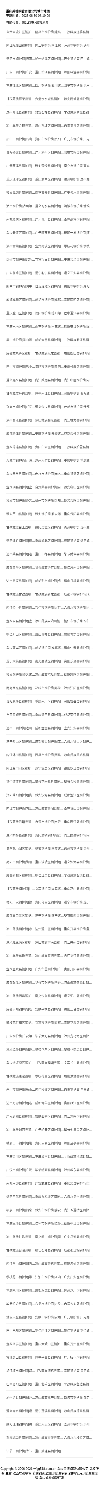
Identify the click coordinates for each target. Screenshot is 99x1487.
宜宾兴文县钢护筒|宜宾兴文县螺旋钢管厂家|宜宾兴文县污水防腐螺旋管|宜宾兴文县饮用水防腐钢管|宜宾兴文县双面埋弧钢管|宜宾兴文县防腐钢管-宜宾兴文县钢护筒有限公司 (49, 259)
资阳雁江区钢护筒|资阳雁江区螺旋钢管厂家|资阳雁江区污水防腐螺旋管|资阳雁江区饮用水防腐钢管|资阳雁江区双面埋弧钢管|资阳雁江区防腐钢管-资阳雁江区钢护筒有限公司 (78, 1103)
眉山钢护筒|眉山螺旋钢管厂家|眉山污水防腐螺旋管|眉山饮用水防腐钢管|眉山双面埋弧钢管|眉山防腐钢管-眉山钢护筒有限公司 (20, 340)
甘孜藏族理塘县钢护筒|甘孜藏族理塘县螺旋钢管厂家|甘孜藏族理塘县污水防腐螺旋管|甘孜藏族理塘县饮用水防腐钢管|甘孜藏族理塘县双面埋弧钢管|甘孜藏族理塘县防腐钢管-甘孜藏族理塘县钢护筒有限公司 (49, 1063)
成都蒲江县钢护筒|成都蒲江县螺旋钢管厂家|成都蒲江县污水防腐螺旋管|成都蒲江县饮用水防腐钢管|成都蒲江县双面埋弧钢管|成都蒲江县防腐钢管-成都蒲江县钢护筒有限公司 (78, 714)
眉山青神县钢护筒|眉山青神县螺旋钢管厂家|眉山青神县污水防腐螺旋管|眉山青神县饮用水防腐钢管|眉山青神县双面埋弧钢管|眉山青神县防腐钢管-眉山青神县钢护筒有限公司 (49, 634)
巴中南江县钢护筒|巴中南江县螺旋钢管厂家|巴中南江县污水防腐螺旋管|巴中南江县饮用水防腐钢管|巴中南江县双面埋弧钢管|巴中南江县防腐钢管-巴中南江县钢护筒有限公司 (49, 393)
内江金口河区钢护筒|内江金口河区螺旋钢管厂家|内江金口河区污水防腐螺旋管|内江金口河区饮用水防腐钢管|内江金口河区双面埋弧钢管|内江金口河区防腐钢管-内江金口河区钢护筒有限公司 (20, 768)
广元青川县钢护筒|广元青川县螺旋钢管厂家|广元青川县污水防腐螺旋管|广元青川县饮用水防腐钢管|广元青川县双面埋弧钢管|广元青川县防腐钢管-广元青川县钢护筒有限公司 (49, 219)
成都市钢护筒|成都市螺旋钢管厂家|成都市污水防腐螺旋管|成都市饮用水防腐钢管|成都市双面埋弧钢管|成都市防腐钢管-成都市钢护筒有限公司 (49, 299)
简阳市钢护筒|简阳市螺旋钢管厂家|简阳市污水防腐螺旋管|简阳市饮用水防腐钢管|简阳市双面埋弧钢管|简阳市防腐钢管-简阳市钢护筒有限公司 (20, 862)
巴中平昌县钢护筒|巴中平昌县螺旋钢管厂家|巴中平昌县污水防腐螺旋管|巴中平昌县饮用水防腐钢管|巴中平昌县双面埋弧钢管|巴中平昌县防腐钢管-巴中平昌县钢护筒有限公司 (49, 1357)
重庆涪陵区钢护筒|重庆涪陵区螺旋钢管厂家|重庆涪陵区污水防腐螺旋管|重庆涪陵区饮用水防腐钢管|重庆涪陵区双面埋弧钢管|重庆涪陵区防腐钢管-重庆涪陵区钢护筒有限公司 (49, 862)
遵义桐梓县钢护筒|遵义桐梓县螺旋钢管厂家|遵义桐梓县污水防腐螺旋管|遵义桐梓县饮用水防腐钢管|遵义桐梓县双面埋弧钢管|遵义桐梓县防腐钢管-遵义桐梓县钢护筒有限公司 (20, 835)
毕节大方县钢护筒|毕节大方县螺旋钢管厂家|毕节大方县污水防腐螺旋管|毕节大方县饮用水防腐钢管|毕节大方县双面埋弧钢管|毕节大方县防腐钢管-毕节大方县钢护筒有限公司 (49, 1036)
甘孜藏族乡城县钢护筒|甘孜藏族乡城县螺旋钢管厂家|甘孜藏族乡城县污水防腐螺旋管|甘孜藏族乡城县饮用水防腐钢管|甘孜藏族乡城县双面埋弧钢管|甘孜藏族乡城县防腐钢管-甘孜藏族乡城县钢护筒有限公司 (78, 112)
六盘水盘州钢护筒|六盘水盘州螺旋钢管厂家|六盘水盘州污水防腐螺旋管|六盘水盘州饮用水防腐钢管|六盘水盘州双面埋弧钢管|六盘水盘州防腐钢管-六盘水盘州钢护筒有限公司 (78, 1196)
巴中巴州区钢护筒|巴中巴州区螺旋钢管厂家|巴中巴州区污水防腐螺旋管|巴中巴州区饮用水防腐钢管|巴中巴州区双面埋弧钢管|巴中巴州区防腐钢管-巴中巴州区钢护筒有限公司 (20, 1330)
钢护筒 (73, 1473)
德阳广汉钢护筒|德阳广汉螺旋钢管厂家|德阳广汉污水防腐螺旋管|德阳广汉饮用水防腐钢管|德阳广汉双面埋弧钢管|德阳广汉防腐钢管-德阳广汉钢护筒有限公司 (20, 902)
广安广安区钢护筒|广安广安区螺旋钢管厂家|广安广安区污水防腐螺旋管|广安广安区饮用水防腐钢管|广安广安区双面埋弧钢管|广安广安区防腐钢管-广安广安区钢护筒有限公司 (78, 1277)
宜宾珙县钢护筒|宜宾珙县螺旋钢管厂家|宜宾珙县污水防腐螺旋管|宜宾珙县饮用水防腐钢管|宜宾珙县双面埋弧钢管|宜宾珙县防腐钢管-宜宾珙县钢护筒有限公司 (20, 487)
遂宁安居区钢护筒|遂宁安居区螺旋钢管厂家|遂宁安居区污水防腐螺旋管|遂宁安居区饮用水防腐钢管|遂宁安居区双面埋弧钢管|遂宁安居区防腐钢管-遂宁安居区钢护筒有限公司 (49, 768)
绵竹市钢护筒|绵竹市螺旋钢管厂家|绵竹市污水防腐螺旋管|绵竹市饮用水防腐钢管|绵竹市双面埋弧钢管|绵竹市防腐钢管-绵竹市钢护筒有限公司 (20, 259)
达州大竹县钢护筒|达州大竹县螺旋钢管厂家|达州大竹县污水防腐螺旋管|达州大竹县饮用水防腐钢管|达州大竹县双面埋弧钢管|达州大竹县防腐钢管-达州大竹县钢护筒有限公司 (49, 460)
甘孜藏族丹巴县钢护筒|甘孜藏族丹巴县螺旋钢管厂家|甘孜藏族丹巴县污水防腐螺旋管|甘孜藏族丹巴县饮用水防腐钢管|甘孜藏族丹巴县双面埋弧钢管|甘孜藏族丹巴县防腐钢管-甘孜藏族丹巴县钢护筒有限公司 (20, 393)
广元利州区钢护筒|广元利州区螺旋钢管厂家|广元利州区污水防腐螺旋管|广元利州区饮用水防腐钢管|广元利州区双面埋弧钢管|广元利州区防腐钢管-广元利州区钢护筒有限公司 (49, 152)
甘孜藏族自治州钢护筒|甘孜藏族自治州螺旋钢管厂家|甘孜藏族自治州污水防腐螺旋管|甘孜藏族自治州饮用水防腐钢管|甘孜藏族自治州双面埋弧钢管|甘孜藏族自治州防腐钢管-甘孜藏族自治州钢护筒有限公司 (20, 1250)
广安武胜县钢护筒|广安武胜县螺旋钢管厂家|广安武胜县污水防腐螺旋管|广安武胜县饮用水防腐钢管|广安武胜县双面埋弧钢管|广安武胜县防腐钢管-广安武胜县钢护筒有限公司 (49, 1183)
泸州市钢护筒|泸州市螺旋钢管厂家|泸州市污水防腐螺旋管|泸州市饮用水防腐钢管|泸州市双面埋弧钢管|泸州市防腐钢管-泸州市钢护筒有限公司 (78, 45)
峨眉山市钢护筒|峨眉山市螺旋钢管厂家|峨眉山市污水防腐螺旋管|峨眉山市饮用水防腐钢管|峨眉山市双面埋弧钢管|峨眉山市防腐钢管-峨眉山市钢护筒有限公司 (20, 1143)
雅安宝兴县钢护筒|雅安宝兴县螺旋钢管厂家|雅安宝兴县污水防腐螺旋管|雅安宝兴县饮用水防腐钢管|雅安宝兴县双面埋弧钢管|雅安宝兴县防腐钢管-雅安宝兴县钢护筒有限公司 (78, 152)
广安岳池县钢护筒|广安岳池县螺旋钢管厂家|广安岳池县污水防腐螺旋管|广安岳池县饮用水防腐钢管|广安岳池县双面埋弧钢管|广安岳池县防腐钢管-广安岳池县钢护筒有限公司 (78, 1237)
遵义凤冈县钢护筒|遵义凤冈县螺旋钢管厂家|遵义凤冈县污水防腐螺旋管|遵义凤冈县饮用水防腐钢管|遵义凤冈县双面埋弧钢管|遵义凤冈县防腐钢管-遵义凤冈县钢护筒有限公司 (20, 192)
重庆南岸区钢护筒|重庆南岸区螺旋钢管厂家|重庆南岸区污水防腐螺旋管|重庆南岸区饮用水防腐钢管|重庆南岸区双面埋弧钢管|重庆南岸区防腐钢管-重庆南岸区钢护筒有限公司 (20, 648)
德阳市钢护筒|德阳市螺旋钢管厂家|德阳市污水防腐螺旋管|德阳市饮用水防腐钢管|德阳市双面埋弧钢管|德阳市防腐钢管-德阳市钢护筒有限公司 (20, 58)
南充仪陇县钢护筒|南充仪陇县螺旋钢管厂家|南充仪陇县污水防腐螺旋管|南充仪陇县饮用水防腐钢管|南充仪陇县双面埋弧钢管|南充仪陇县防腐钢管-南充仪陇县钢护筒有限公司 (49, 996)
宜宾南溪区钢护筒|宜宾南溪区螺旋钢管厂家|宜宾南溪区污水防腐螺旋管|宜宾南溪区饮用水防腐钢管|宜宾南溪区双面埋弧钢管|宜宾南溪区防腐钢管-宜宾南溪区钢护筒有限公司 (49, 246)
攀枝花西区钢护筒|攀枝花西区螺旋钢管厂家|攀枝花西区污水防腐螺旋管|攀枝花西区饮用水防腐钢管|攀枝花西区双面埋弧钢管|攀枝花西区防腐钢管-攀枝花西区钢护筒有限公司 (49, 1076)
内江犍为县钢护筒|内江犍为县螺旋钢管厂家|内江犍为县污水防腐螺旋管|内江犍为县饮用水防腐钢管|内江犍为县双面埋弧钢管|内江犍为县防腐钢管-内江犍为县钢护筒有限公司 (78, 420)
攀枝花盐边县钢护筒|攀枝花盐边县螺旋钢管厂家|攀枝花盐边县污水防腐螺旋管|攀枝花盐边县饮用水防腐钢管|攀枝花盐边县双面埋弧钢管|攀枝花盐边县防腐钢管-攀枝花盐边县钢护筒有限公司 (78, 1049)
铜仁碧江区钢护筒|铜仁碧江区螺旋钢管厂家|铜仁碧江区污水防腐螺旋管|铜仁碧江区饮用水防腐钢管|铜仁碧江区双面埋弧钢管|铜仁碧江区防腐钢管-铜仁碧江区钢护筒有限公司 (49, 1330)
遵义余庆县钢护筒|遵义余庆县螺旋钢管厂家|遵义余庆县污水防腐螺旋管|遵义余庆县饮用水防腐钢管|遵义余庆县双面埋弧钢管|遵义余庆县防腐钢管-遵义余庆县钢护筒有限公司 (49, 407)
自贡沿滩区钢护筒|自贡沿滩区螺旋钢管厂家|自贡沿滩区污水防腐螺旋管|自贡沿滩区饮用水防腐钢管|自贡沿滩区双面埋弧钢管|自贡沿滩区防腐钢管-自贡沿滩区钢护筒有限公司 (49, 286)
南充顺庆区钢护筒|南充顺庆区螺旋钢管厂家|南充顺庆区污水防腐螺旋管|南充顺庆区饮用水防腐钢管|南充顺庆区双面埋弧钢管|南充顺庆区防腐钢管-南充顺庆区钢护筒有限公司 (20, 219)
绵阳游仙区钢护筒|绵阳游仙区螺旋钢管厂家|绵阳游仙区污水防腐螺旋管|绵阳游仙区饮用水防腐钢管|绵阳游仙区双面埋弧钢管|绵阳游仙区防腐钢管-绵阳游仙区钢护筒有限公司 (78, 1263)
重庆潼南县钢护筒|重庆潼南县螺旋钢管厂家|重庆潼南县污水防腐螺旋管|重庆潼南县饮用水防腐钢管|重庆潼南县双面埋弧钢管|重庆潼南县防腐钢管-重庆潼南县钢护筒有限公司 (49, 1156)
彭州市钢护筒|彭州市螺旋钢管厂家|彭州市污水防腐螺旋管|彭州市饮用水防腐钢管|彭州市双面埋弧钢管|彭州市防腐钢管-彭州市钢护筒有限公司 (49, 500)
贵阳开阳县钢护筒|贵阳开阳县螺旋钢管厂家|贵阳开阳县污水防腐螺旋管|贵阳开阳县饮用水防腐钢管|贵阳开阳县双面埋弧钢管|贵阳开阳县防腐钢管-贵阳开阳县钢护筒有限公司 (78, 969)
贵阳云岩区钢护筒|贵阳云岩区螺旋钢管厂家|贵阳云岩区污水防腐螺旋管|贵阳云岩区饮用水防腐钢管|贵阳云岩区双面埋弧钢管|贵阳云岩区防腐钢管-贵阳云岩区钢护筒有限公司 (49, 1143)
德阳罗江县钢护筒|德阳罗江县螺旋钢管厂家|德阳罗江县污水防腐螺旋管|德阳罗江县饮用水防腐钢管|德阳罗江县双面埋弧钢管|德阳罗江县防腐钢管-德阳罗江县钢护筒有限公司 (78, 768)
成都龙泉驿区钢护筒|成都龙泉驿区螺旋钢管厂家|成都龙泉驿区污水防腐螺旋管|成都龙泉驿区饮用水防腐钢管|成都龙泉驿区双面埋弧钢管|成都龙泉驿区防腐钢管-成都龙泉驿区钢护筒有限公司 (20, 353)
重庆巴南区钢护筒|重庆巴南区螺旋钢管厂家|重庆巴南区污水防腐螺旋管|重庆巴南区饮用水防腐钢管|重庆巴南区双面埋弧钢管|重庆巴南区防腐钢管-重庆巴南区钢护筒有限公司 (20, 326)
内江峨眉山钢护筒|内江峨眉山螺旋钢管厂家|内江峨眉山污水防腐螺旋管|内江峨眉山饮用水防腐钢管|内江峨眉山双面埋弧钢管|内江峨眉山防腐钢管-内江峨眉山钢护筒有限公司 (20, 45)
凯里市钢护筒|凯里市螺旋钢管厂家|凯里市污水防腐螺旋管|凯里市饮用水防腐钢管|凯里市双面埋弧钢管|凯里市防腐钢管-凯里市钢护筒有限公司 (78, 85)
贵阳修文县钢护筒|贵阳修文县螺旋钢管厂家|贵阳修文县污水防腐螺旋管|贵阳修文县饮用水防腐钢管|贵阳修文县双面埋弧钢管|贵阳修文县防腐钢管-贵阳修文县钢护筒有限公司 (20, 152)
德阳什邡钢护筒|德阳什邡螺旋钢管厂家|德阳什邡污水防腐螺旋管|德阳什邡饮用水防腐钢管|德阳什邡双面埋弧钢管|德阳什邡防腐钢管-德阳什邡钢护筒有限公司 (78, 233)
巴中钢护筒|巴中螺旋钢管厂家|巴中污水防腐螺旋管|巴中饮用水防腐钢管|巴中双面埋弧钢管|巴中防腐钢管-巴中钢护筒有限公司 (78, 58)
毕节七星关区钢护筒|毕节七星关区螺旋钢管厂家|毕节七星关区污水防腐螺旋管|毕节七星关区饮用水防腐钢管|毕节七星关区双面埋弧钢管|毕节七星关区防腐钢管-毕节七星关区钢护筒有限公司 (78, 1130)
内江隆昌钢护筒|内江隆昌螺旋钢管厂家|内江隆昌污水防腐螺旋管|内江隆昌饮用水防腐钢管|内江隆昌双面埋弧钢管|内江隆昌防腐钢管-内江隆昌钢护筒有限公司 (78, 835)
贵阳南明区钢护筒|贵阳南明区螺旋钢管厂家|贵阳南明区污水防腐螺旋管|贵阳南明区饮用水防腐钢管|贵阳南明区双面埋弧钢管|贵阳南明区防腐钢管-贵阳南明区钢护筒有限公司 (78, 299)
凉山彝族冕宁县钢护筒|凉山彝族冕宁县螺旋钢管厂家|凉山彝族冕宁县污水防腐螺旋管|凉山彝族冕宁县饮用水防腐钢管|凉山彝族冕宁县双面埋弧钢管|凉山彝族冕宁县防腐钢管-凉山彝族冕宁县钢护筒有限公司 (49, 1397)
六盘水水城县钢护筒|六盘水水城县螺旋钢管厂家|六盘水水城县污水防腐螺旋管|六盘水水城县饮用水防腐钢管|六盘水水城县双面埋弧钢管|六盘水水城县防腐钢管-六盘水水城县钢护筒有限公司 (49, 99)
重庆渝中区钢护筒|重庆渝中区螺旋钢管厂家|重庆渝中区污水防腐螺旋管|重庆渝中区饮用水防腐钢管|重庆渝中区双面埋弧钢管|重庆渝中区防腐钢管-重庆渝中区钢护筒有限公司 (49, 179)
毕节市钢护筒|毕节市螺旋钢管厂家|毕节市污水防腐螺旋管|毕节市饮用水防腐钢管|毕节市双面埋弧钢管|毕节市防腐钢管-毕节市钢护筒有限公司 (20, 1451)
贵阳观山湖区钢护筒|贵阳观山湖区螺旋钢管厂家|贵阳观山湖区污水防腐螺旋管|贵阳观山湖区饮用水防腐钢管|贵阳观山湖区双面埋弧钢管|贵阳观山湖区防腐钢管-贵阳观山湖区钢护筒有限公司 (20, 848)
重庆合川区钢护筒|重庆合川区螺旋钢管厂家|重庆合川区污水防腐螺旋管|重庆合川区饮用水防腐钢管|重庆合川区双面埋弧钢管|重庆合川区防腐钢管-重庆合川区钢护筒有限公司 (20, 1156)
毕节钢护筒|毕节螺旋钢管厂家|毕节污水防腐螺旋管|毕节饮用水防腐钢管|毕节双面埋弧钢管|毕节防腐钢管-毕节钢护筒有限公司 (49, 848)
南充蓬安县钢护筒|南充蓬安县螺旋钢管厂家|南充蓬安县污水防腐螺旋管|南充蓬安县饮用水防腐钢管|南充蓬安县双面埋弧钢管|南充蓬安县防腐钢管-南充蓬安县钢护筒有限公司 (49, 192)
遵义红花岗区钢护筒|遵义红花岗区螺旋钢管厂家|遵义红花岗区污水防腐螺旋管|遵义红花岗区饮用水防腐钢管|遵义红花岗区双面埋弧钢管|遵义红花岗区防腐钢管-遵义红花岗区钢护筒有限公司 (20, 942)
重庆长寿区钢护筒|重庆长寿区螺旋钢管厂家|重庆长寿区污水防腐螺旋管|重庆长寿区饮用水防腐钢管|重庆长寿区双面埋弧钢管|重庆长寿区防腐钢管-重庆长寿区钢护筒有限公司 (78, 366)
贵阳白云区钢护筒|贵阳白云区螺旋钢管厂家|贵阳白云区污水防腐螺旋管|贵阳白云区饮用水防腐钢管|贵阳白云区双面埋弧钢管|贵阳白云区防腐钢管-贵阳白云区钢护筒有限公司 (49, 447)
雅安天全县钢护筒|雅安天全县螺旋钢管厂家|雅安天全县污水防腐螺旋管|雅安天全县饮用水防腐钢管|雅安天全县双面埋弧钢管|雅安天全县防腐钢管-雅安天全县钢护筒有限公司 (20, 1317)
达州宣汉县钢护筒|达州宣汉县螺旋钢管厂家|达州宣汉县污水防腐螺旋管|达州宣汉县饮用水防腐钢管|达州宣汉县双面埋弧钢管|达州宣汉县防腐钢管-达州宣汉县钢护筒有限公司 (20, 581)
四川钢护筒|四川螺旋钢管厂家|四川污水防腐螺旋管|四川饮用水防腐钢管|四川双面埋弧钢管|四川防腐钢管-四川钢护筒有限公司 (49, 85)
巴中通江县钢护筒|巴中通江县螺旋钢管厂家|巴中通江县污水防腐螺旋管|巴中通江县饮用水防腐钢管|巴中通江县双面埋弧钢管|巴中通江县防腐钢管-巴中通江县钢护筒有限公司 (78, 313)
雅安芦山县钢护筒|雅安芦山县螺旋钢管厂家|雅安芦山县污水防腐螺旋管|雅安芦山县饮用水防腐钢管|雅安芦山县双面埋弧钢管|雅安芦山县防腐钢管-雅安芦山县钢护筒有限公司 (20, 514)
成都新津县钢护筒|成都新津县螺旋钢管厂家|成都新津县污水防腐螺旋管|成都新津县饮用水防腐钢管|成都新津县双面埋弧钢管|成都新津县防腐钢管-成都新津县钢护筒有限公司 (20, 433)
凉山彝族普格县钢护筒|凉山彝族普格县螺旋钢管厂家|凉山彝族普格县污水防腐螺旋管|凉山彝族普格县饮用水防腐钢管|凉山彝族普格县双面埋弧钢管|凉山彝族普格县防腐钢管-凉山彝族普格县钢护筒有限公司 (49, 1263)
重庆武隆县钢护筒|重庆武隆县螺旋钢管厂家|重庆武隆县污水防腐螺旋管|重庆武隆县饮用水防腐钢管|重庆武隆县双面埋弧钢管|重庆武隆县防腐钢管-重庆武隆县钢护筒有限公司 (49, 1451)
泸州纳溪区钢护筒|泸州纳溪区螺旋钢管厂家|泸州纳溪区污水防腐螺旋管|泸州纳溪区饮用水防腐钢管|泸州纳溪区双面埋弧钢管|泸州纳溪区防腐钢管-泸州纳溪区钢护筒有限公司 (49, 58)
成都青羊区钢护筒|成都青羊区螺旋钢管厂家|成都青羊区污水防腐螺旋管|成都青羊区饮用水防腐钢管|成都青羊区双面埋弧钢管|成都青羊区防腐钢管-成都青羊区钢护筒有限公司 (49, 1103)
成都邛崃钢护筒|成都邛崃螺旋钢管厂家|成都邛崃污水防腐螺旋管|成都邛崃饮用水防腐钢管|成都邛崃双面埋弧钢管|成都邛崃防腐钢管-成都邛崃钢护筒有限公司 (78, 594)
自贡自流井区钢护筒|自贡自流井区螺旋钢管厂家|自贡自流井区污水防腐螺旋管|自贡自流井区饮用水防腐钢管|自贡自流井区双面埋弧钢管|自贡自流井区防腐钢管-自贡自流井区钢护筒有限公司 (20, 32)
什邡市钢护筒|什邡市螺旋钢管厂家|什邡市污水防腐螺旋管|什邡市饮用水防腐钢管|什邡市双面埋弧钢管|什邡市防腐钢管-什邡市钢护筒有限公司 (78, 407)
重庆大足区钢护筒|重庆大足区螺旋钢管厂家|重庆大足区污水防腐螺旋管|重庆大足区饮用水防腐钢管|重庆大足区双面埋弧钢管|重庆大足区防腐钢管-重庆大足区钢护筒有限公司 (49, 1424)
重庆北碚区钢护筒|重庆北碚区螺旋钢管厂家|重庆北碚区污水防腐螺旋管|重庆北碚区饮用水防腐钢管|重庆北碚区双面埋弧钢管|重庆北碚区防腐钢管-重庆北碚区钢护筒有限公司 (49, 1384)
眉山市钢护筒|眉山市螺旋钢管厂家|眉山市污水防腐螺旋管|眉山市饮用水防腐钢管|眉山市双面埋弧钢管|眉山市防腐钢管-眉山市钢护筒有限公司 (20, 139)
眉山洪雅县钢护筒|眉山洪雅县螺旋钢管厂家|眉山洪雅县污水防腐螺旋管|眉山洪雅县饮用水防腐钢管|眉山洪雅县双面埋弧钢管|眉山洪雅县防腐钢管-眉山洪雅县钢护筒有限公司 (78, 1076)
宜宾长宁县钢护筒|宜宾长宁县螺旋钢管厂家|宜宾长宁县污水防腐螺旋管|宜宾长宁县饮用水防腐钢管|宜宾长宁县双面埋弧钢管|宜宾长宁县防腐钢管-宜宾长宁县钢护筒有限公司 (78, 1063)
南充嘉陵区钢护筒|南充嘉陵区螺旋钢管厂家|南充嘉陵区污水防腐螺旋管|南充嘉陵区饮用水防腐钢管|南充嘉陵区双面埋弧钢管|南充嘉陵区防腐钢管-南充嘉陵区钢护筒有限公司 (49, 661)
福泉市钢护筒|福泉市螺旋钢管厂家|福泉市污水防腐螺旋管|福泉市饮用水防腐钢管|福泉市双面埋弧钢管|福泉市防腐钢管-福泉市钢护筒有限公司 (20, 1210)
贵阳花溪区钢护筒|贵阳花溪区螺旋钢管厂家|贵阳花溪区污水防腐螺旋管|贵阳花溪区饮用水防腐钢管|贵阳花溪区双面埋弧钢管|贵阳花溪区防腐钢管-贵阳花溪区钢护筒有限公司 (78, 1022)
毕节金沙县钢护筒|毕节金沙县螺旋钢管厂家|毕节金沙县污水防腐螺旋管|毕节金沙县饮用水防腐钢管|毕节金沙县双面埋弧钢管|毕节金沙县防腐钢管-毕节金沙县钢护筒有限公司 (78, 781)
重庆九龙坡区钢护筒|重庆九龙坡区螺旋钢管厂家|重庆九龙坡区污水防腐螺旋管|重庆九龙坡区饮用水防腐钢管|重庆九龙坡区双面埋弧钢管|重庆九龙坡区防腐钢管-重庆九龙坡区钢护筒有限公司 (49, 1196)
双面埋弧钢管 (22, 1473)
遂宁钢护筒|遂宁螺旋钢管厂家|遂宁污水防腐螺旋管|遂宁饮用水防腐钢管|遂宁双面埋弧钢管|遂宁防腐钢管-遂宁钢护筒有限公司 (49, 915)
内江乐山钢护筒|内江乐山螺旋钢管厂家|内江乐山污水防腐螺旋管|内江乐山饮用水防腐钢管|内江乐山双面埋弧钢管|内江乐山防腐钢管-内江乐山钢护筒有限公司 (20, 1263)
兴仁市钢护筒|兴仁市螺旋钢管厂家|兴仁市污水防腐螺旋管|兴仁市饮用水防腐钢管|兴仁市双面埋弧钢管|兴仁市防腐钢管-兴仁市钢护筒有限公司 (49, 607)
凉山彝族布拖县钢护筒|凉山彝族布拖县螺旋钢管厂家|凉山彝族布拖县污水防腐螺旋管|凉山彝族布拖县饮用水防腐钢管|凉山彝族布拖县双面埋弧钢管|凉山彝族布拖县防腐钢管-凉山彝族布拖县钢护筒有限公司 (20, 955)
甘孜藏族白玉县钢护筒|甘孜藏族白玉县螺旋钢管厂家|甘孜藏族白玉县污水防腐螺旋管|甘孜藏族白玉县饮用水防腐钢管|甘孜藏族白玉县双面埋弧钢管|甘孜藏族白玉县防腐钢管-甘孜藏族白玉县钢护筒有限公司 (20, 527)
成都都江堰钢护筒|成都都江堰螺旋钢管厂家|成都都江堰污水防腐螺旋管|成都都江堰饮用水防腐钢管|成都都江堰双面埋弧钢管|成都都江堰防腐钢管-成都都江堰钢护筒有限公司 (78, 1250)
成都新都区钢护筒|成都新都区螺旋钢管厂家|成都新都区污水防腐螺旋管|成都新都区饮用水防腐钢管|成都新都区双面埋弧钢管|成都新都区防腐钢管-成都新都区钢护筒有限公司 (20, 875)
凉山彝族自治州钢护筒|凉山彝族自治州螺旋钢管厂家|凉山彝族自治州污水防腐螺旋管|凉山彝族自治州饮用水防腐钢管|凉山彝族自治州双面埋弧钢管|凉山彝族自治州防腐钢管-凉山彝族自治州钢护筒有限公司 (49, 621)
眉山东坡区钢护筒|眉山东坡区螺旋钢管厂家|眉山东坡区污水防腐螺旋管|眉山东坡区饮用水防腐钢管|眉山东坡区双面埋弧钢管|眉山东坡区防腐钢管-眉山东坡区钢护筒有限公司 (49, 125)
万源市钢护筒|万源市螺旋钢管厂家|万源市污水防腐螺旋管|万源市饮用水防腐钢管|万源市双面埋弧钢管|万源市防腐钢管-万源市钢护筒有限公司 (20, 460)
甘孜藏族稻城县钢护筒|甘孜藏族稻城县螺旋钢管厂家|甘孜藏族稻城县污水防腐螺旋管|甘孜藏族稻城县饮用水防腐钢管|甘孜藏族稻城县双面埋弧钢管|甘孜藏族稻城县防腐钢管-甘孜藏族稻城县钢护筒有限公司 (78, 1156)
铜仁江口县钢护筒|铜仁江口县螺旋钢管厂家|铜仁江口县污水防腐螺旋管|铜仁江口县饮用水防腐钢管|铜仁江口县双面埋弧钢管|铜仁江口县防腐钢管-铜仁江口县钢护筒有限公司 (49, 875)
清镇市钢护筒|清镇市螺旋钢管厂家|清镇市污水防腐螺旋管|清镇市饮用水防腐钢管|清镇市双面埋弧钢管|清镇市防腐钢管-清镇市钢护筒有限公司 (78, 206)
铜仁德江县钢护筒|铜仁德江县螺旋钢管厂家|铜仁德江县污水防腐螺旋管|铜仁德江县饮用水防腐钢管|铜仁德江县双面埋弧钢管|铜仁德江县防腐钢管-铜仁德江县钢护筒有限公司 (20, 781)
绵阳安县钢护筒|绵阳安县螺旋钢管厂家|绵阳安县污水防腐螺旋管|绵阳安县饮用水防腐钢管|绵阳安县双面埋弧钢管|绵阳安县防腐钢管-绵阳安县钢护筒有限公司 (78, 326)
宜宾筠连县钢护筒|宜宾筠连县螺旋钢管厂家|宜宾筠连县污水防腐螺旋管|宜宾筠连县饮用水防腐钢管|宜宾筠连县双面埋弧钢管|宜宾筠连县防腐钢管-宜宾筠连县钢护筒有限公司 (20, 447)
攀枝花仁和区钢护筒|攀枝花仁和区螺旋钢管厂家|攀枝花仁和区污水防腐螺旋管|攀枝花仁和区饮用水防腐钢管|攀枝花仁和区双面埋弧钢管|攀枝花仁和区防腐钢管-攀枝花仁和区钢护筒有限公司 (20, 1022)
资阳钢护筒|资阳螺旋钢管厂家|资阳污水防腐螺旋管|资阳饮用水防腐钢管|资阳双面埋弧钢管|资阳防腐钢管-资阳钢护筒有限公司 (78, 393)
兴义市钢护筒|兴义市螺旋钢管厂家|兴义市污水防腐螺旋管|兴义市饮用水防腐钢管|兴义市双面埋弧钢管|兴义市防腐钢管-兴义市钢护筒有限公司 (20, 407)
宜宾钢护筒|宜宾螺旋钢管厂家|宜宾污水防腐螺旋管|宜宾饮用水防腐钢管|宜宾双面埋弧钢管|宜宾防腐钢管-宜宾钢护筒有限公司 (49, 889)
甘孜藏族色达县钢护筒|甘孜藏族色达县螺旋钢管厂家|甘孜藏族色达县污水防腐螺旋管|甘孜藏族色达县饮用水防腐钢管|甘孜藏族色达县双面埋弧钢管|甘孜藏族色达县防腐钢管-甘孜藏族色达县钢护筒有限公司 (78, 1384)
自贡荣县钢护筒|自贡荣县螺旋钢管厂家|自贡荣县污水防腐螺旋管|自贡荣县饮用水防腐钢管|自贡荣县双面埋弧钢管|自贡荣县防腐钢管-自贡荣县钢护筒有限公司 (49, 487)
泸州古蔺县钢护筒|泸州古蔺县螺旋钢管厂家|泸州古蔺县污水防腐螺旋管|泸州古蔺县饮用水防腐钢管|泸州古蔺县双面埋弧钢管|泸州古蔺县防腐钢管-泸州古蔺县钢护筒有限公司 (20, 246)
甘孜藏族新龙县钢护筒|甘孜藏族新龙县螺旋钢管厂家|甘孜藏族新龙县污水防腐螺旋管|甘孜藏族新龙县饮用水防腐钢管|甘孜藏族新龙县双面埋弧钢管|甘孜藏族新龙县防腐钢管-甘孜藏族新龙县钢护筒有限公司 (49, 594)
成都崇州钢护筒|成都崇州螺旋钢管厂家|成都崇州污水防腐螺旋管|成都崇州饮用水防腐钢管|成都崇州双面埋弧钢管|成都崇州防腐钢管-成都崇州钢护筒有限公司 (20, 1009)
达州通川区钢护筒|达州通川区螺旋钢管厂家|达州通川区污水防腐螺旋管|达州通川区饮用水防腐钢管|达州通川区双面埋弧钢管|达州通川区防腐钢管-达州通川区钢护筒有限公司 (49, 929)
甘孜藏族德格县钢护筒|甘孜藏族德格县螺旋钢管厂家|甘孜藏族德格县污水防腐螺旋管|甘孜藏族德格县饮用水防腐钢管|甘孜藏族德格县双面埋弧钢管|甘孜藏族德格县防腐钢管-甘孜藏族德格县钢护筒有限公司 (49, 1370)
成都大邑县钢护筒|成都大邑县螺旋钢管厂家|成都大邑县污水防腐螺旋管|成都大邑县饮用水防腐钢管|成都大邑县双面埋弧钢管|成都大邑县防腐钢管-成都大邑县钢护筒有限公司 (49, 340)
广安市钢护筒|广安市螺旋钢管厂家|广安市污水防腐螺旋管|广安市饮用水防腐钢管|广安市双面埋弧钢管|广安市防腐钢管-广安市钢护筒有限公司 (20, 72)
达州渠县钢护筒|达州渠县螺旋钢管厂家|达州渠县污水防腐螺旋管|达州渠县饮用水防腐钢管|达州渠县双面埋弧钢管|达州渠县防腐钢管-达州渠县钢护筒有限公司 (20, 554)
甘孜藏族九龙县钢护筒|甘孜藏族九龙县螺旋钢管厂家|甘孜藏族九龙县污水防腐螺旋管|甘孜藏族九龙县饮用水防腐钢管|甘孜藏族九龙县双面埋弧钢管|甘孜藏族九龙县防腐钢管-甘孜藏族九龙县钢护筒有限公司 (49, 353)
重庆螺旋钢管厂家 (51, 1478)
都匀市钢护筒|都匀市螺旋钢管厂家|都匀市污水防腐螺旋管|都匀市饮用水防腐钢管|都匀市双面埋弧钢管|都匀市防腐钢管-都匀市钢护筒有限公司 (78, 1397)
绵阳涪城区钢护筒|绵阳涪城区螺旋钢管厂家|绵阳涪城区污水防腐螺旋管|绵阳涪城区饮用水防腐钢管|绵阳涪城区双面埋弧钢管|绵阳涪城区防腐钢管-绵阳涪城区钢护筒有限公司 (49, 527)
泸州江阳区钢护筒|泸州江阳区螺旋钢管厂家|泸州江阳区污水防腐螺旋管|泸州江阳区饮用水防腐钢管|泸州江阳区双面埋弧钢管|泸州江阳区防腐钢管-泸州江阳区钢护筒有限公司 (78, 688)
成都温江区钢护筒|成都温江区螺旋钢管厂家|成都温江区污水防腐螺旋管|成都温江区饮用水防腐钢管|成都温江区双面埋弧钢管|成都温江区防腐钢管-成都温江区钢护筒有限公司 (78, 795)
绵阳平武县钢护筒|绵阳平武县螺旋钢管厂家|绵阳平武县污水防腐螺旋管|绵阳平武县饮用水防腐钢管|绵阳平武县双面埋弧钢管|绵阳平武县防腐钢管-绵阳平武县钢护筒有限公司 (20, 1196)
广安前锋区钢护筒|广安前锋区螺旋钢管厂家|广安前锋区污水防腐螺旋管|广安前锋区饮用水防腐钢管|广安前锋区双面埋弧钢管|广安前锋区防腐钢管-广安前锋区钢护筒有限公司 (20, 273)
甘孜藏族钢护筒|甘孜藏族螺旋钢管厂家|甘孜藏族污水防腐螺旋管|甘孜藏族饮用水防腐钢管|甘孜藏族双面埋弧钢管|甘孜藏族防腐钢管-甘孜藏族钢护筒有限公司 (20, 889)
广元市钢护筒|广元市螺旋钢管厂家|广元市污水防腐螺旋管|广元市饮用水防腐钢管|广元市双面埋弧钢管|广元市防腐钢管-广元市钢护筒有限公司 (78, 139)
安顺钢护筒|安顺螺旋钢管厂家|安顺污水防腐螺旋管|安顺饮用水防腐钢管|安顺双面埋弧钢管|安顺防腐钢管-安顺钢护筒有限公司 (49, 433)
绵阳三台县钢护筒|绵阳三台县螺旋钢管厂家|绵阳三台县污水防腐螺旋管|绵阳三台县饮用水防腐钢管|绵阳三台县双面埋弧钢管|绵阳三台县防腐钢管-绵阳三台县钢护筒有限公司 (78, 1009)
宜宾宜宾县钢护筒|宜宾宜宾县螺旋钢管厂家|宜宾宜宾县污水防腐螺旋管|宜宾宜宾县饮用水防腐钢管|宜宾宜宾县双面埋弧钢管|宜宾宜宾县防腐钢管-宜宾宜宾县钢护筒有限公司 (20, 969)
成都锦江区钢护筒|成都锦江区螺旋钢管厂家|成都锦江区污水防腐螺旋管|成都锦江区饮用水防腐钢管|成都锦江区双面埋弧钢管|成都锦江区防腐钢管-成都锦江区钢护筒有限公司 (20, 982)
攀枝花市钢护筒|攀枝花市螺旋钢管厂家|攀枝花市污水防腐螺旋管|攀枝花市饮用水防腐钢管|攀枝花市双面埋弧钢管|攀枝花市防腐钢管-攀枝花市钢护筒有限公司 (20, 1277)
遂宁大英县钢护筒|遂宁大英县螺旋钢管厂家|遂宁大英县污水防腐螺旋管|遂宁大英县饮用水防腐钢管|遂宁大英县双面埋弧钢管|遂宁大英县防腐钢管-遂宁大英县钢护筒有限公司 (20, 661)
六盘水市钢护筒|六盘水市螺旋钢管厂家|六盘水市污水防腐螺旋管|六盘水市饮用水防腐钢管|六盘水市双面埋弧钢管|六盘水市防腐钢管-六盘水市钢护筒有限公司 (78, 607)
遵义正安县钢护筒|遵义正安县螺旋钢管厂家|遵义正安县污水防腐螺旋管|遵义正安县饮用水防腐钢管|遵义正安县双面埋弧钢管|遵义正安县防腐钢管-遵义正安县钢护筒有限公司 (78, 273)
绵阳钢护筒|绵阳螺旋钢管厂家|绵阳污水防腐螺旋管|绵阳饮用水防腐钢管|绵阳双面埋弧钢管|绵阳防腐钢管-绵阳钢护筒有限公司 (78, 540)
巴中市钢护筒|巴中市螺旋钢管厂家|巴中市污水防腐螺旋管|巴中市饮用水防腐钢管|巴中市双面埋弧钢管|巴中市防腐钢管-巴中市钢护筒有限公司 (20, 366)
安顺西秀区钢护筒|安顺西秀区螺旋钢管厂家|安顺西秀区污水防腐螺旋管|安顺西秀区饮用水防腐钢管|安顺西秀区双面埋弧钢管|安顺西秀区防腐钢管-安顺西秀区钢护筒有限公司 (49, 1116)
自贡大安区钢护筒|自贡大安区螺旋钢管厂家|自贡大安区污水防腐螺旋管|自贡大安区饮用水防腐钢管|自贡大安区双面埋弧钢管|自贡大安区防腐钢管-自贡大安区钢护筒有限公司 (78, 1304)
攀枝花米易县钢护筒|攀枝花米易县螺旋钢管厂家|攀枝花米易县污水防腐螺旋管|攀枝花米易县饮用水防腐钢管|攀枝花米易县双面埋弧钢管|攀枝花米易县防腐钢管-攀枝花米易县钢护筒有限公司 (49, 781)
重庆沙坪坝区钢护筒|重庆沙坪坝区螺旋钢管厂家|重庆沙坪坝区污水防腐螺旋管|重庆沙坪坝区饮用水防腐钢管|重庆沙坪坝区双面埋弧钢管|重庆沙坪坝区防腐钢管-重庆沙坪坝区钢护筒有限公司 (20, 1063)
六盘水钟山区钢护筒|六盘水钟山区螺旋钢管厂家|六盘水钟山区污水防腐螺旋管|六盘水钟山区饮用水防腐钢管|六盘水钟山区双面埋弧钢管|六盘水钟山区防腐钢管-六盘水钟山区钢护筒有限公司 (78, 741)
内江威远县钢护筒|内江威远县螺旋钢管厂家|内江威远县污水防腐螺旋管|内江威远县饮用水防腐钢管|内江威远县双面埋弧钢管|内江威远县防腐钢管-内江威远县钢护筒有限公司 (49, 380)
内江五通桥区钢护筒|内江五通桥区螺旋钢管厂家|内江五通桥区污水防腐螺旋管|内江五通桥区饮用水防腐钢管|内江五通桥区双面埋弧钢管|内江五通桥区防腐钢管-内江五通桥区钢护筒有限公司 (78, 1210)
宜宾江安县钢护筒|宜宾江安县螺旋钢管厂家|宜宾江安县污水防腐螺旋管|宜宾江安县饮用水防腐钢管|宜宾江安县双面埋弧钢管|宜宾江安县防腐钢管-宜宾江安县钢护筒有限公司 (78, 728)
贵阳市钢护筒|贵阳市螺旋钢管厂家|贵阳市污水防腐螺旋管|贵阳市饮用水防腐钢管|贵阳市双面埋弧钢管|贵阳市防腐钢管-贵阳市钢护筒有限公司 (49, 366)
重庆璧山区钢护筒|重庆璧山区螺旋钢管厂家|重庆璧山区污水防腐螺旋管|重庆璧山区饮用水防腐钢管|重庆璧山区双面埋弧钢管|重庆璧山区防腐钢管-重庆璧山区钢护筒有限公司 (20, 313)
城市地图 (42, 22)
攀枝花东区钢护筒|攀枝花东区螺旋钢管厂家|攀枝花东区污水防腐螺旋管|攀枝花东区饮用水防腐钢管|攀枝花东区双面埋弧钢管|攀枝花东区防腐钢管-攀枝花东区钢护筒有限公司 (49, 1049)
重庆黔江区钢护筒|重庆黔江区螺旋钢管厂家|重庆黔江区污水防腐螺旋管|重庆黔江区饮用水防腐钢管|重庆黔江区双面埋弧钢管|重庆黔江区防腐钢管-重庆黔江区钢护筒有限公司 (78, 822)
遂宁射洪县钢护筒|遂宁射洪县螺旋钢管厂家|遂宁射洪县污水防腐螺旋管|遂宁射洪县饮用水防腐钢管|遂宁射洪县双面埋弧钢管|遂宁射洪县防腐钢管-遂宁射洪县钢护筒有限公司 (49, 273)
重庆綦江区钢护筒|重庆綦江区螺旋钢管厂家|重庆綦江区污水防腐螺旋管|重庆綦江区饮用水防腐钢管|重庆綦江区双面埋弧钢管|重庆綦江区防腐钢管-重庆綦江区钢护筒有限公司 (20, 233)
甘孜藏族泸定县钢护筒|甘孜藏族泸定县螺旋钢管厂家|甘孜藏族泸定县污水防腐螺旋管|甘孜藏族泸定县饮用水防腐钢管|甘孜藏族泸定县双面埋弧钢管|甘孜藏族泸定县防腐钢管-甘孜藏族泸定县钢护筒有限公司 (49, 567)
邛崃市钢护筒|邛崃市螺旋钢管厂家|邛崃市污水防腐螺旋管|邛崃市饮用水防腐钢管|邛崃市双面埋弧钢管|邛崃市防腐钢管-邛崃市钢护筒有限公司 (49, 688)
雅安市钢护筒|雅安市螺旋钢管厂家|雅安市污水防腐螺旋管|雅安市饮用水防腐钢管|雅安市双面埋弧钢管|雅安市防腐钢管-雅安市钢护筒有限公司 (49, 1210)
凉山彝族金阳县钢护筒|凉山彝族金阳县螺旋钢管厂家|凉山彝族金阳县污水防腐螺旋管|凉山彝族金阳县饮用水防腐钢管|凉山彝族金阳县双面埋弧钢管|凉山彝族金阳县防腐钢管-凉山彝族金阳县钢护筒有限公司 (49, 808)
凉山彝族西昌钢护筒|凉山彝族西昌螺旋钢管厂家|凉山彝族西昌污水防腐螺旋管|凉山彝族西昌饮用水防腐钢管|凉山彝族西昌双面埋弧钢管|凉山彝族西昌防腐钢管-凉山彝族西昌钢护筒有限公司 (20, 996)
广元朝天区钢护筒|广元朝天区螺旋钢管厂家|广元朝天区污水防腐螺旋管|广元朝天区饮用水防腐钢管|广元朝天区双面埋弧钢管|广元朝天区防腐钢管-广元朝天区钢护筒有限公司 (49, 1130)
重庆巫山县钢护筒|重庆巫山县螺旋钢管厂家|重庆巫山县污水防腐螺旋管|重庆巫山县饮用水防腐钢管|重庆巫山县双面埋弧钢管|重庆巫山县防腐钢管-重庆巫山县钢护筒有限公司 (78, 889)
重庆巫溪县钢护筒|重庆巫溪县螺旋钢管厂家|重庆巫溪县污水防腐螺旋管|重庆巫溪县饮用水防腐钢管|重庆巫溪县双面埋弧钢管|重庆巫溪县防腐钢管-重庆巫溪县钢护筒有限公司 (20, 1223)
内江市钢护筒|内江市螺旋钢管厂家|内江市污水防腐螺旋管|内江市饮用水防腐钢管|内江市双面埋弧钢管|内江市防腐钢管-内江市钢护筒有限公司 (20, 808)
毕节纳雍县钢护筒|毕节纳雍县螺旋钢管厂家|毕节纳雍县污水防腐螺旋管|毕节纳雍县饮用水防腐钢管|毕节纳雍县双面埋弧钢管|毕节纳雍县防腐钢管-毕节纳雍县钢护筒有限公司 (49, 1170)
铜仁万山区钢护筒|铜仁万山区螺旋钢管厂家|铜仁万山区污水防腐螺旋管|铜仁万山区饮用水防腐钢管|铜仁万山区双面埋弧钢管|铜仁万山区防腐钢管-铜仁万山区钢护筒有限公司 (20, 634)
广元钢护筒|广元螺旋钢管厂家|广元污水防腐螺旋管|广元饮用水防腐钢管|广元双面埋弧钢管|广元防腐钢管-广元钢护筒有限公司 (78, 1317)
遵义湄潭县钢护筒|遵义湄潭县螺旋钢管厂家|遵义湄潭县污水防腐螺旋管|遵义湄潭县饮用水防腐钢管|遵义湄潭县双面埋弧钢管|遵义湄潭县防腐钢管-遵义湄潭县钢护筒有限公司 (78, 862)
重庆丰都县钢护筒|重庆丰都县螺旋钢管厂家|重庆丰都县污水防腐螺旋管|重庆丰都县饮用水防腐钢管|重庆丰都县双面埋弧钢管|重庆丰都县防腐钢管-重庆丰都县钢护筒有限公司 (49, 554)
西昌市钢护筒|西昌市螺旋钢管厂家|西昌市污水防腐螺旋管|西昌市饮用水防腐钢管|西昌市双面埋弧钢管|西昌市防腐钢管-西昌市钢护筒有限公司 (49, 755)
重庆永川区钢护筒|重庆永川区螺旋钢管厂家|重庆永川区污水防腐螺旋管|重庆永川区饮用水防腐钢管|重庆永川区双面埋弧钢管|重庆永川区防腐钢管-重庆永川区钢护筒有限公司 (20, 1290)
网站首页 (28, 22)
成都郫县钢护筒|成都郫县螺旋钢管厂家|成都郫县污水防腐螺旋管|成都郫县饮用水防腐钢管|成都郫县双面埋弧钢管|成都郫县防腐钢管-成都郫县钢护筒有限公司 (49, 741)
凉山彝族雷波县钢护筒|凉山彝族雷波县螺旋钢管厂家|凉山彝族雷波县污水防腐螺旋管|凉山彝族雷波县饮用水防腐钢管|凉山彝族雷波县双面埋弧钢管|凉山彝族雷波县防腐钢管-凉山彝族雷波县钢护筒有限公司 (49, 1437)
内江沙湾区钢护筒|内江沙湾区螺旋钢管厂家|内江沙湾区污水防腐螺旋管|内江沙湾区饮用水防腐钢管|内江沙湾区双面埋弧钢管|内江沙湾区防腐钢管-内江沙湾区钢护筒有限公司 (49, 1089)
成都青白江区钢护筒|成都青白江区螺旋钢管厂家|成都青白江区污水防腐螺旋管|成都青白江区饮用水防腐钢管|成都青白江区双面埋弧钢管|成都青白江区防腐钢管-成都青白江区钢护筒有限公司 (20, 915)
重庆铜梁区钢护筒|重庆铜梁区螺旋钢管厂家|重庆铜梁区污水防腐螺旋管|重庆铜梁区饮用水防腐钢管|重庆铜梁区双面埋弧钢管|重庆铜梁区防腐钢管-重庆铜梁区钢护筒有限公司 (78, 474)
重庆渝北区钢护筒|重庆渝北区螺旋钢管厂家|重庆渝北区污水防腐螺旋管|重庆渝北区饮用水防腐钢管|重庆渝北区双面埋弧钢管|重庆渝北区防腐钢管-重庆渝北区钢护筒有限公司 (49, 540)
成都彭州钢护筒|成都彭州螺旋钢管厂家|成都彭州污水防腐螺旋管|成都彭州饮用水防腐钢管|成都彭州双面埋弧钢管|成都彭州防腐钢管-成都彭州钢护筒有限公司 (49, 581)
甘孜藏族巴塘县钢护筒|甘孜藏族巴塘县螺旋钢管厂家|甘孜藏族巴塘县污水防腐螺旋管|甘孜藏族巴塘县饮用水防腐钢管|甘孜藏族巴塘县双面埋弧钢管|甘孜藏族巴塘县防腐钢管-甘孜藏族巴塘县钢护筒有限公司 (20, 822)
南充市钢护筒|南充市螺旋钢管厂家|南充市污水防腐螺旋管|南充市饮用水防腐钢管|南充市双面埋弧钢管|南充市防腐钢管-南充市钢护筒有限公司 (78, 166)
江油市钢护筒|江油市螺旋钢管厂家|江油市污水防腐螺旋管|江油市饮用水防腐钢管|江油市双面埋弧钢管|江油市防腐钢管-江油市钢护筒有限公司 (49, 1277)
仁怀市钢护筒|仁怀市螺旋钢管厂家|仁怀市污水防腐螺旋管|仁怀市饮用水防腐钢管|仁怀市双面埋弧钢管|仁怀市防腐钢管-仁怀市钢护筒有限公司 (49, 1223)
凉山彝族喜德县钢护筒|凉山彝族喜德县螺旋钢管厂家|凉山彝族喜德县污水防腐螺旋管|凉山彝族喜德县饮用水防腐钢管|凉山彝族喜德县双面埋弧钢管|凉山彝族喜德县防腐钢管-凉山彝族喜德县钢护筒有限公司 (49, 955)
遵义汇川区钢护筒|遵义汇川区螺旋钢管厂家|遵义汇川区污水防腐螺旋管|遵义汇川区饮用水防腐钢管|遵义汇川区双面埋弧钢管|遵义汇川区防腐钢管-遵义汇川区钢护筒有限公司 (78, 996)
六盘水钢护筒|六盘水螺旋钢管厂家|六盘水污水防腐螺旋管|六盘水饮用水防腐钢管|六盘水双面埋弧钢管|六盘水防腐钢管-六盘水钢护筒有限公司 (49, 1304)
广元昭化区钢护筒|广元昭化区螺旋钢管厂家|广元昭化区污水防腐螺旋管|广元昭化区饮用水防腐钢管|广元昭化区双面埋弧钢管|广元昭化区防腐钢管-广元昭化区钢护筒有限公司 (78, 1357)
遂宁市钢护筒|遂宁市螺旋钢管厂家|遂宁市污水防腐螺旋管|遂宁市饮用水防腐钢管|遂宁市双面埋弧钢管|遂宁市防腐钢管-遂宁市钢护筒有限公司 (78, 902)
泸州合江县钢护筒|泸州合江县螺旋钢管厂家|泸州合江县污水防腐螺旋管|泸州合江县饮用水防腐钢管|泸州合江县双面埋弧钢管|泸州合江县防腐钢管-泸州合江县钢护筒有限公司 (20, 420)
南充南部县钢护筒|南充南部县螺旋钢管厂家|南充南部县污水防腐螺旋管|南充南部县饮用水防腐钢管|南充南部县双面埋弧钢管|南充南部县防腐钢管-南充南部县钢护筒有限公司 (20, 1183)
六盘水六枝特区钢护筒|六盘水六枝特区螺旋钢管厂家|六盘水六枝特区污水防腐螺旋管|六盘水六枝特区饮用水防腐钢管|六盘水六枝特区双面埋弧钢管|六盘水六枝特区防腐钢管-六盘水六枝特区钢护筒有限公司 (78, 1437)
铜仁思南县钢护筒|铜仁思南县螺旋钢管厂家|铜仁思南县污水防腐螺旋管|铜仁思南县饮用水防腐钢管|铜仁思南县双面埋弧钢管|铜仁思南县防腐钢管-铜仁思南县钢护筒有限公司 (78, 567)
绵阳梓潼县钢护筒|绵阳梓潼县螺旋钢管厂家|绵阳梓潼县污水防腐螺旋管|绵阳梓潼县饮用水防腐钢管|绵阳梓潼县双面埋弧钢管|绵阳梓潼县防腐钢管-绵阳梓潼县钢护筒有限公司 (78, 72)
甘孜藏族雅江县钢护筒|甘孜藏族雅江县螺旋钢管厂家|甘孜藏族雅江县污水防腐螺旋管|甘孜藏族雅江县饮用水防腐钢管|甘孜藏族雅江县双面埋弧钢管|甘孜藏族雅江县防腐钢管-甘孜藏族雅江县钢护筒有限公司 (78, 340)
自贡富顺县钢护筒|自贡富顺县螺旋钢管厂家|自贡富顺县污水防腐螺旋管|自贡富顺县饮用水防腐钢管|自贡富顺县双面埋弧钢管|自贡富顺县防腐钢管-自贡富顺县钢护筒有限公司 (20, 714)
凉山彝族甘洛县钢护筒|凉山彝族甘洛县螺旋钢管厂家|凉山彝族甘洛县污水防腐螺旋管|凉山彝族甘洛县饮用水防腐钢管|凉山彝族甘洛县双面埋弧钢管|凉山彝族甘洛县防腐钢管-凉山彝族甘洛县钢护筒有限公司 (20, 1237)
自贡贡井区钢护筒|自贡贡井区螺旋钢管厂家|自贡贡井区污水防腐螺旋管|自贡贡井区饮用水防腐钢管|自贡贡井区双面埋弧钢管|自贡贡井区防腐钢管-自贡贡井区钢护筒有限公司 (78, 125)
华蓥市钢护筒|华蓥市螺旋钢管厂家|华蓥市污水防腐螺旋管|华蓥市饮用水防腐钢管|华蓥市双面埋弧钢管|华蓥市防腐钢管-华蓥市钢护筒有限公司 (49, 982)
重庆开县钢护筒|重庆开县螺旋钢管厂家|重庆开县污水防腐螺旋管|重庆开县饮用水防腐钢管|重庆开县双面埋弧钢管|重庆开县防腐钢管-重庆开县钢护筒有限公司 (78, 929)
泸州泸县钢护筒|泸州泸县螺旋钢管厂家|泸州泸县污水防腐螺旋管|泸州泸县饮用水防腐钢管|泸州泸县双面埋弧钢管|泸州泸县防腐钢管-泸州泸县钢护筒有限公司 (20, 1397)
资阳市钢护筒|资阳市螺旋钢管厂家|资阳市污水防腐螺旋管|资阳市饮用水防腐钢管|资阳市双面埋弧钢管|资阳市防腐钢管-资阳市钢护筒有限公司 (49, 139)
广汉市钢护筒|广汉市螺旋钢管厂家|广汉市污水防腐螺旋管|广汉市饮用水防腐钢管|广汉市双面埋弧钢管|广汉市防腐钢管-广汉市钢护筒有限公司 (20, 1170)
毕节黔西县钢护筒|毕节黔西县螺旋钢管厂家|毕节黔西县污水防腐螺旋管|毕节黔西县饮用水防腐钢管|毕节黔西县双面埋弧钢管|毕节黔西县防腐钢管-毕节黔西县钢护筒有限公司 (78, 915)
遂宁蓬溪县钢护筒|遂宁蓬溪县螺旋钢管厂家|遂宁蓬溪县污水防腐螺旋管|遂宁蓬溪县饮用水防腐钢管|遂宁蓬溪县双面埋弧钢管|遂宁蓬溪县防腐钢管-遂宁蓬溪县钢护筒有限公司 (49, 1411)
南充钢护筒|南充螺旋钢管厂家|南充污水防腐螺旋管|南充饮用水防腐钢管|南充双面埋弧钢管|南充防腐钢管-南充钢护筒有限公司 (49, 326)
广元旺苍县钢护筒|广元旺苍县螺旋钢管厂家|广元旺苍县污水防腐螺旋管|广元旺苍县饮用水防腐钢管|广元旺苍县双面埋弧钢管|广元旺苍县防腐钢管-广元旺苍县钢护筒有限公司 (49, 233)
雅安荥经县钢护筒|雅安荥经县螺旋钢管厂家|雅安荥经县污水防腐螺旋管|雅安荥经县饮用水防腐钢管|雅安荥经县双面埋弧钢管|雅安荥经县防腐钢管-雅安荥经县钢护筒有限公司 (49, 166)
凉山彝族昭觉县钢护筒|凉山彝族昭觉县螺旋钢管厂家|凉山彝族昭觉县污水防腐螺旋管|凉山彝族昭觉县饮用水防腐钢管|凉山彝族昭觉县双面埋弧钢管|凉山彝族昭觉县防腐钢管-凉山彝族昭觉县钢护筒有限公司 (49, 674)
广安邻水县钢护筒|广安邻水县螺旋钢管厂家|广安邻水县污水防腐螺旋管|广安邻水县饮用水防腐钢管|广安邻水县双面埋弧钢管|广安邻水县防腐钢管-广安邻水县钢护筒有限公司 (78, 192)
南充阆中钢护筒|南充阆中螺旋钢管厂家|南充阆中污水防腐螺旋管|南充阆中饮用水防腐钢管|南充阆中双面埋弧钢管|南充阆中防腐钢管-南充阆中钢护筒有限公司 (49, 1237)
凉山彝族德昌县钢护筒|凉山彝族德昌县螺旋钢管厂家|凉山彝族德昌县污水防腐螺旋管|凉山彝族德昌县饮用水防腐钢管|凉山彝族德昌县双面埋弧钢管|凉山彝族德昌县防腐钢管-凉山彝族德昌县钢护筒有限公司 (78, 1411)
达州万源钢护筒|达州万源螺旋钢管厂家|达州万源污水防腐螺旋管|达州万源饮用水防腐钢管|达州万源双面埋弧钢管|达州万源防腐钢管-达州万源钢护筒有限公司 (20, 1103)
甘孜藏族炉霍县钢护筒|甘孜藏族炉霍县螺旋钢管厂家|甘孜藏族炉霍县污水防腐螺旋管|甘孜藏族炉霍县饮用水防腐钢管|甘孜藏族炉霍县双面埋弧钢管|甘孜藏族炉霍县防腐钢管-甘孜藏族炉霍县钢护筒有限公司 (78, 447)
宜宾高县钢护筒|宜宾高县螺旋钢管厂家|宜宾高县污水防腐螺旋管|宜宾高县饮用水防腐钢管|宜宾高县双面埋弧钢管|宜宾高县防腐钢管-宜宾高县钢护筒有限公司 (20, 621)
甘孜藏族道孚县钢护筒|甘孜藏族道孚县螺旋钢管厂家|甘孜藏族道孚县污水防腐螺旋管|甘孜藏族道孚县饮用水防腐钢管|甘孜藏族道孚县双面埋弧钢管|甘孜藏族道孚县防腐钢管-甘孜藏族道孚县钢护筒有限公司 (78, 32)
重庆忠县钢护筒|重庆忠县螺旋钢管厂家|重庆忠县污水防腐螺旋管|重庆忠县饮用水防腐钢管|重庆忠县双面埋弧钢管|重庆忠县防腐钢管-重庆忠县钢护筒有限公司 (78, 1183)
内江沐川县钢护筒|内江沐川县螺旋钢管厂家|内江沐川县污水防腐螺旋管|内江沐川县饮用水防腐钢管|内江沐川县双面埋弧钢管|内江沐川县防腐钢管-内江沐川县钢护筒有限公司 (20, 755)
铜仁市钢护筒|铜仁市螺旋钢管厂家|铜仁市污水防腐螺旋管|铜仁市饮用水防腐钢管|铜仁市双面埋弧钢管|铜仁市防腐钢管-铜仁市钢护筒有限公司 (78, 621)
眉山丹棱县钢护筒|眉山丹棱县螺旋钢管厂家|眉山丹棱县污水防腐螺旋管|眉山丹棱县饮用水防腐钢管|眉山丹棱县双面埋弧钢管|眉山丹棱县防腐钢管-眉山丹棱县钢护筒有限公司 (78, 581)
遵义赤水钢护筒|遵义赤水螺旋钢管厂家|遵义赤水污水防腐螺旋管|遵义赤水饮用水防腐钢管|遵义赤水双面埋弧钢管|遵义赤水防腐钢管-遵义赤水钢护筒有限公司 (20, 1411)
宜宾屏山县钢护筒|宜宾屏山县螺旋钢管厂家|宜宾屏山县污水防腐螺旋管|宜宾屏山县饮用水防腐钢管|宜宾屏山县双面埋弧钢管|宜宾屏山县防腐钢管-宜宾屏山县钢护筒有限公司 (20, 1357)
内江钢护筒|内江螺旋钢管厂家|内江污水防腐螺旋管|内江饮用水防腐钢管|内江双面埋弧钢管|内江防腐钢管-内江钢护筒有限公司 (49, 45)
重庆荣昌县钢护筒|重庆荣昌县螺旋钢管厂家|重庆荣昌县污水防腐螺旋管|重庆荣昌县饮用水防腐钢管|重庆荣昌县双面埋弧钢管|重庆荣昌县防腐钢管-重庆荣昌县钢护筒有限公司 (78, 259)
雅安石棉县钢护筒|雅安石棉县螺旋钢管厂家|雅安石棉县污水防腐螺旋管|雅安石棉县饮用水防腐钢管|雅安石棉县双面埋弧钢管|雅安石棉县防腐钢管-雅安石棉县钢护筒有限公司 (49, 112)
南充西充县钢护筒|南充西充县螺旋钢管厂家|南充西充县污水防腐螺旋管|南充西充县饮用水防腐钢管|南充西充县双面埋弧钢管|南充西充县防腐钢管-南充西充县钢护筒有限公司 (20, 688)
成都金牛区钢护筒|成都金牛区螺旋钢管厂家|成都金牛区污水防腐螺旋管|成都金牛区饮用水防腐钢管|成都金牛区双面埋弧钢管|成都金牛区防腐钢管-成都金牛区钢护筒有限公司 (20, 567)
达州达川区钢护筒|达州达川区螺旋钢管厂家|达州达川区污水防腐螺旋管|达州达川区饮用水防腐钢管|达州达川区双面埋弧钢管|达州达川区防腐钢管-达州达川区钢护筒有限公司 (78, 1290)
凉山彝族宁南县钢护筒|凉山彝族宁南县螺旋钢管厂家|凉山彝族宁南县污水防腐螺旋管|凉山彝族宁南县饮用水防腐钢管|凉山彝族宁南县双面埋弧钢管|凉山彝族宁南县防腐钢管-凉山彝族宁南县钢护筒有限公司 (49, 942)
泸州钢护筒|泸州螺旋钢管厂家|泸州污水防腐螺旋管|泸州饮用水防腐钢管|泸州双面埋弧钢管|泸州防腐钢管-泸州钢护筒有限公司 (20, 206)
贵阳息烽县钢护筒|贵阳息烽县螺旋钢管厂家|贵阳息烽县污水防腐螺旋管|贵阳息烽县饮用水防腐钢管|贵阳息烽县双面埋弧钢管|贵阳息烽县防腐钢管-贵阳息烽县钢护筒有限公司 (20, 701)
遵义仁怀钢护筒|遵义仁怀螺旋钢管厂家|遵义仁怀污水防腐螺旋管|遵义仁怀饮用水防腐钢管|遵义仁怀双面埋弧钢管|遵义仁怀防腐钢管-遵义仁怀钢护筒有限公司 (20, 1049)
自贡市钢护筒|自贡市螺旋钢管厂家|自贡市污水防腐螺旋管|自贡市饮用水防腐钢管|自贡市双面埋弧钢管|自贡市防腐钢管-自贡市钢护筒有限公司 (49, 822)
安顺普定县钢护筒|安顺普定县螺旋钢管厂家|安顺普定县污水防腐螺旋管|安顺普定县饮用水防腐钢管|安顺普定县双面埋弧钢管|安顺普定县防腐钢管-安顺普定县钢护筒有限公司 (78, 634)
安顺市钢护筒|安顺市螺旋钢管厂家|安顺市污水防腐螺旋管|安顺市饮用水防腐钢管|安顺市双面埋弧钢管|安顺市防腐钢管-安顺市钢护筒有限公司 (49, 1317)
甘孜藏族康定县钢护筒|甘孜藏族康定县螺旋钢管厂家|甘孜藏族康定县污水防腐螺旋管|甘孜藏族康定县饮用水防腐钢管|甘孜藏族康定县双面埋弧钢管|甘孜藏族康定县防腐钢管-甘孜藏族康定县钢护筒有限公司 (20, 1076)
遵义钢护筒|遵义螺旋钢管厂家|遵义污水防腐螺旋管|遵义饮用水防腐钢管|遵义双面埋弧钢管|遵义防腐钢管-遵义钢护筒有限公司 (20, 674)
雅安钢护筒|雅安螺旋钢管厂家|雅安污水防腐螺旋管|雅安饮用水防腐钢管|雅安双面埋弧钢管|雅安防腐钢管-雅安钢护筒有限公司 (49, 514)
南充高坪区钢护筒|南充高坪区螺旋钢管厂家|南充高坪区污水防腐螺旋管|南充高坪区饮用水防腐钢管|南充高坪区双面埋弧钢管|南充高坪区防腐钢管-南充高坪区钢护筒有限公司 (78, 219)
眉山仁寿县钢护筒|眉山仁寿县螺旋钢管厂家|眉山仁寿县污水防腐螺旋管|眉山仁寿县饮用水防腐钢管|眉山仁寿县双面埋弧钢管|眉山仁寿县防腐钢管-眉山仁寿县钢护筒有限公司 (78, 648)
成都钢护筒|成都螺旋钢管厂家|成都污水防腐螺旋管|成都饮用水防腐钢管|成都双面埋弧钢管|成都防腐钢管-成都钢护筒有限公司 (49, 648)
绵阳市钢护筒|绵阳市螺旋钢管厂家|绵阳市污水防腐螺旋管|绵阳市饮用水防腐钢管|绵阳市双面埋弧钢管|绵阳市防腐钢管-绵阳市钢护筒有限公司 (78, 286)
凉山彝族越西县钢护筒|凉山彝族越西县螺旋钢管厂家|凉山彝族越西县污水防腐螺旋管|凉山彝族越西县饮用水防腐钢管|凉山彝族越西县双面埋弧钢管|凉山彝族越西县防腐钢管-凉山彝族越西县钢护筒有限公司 (20, 1130)
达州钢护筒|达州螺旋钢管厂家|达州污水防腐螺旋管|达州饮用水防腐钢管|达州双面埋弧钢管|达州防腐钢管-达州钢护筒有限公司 (78, 179)
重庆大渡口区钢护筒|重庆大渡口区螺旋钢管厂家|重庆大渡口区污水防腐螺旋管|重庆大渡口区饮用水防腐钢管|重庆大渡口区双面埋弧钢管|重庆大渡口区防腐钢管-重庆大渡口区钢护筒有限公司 (49, 1344)
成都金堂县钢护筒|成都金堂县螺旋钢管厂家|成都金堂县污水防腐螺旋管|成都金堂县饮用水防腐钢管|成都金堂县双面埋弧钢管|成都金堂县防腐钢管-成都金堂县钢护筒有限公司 (49, 728)
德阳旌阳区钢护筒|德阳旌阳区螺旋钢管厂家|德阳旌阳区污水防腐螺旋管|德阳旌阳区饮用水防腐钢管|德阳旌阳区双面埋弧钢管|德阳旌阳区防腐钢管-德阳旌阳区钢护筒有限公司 (78, 674)
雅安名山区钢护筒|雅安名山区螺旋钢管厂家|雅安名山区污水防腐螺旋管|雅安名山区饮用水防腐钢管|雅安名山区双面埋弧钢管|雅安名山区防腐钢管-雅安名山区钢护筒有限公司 (78, 487)
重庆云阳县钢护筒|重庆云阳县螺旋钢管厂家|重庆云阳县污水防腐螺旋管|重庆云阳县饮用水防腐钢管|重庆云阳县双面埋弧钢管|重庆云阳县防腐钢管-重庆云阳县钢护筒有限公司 (78, 514)
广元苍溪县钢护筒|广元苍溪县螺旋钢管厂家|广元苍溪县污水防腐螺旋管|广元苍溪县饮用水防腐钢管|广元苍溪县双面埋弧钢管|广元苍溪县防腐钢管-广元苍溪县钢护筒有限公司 (20, 166)
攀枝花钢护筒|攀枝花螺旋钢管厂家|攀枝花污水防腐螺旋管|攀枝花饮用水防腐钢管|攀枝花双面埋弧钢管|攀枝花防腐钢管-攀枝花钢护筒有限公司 (78, 246)
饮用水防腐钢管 (57, 1473)
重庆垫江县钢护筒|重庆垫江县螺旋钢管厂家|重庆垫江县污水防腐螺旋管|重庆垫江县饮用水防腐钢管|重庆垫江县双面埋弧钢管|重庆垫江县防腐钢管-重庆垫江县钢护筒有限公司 (49, 72)
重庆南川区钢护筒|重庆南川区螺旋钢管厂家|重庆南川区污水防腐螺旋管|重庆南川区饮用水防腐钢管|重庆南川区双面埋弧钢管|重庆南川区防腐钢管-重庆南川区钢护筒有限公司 (49, 701)
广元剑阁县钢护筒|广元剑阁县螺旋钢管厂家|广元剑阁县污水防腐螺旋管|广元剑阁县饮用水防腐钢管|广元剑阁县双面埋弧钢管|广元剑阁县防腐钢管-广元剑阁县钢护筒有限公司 (20, 1116)
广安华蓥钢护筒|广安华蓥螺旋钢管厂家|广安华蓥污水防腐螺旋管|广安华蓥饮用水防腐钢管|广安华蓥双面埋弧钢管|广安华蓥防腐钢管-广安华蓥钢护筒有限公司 (49, 969)
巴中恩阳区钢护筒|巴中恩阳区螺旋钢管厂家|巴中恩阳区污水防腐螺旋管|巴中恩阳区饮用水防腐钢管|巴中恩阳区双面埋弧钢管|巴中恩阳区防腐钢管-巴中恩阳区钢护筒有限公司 (20, 1384)
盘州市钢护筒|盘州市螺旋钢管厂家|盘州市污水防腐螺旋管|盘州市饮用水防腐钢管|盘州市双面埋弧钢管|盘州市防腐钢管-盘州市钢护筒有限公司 (78, 848)
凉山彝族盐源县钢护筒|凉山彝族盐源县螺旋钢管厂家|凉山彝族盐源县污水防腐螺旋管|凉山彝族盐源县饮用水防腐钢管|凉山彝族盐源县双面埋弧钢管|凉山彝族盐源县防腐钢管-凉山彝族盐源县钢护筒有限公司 (78, 982)
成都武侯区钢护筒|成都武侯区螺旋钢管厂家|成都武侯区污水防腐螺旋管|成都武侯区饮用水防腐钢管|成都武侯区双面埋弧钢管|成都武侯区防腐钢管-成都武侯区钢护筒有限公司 (78, 433)
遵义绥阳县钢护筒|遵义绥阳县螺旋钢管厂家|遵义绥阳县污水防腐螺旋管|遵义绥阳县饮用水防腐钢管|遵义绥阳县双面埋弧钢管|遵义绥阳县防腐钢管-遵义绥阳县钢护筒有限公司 (78, 500)
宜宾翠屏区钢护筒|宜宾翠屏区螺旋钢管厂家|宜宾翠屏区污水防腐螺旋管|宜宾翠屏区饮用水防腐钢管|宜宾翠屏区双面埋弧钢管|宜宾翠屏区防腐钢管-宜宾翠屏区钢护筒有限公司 (20, 1344)
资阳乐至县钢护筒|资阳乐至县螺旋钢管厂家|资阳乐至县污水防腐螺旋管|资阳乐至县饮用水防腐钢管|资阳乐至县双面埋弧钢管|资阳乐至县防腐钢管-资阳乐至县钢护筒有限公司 (78, 661)
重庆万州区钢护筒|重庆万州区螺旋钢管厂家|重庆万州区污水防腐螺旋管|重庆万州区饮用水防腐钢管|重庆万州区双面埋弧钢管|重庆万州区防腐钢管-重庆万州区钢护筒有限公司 (78, 1344)
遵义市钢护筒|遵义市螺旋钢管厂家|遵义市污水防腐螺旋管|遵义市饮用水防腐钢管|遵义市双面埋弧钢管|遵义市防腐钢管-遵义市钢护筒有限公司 (20, 500)
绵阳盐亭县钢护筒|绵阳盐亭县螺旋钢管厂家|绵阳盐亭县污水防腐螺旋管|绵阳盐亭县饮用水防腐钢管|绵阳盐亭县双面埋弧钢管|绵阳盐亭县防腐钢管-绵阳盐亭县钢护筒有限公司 (78, 1143)
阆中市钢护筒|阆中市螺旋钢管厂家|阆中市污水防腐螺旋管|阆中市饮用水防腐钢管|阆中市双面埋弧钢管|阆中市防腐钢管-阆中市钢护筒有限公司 (20, 286)
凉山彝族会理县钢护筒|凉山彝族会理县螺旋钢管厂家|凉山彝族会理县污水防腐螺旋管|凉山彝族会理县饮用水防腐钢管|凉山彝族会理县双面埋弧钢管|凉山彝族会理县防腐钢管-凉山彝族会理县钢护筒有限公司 (20, 125)
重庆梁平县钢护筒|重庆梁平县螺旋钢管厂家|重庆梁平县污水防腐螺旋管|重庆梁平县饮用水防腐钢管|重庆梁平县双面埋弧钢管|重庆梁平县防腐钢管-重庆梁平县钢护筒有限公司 (49, 714)
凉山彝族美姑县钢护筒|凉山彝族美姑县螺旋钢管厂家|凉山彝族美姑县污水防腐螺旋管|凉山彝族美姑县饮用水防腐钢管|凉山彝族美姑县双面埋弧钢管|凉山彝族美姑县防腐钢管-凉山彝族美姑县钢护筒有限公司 (78, 755)
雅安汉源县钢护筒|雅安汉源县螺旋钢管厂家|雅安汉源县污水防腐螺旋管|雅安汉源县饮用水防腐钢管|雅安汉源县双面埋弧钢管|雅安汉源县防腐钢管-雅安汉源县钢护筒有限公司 (49, 795)
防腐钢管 (38, 1473)
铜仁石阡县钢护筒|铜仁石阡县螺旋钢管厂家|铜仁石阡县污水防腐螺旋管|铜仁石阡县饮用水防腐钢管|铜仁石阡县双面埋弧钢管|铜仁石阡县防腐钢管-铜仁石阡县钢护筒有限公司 (49, 1250)
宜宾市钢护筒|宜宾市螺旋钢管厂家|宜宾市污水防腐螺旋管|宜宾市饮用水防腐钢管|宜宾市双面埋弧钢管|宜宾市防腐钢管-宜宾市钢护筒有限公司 (49, 1022)
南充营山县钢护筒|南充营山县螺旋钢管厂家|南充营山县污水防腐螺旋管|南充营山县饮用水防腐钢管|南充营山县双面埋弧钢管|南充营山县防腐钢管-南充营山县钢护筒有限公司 (78, 808)
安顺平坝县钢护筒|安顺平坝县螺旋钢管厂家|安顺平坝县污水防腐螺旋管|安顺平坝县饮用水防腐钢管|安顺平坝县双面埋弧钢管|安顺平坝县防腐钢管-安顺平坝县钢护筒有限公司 (49, 1009)
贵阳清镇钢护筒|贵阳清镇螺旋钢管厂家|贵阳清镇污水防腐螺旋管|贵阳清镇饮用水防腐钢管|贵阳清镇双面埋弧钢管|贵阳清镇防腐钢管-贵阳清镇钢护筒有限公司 (49, 835)
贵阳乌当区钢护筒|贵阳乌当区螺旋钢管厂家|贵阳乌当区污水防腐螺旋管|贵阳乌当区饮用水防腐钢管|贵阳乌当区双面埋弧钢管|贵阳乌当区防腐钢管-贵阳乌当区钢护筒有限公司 (49, 902)
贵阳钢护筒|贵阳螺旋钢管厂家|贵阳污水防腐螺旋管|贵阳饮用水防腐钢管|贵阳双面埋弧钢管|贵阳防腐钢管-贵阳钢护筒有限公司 (78, 1370)
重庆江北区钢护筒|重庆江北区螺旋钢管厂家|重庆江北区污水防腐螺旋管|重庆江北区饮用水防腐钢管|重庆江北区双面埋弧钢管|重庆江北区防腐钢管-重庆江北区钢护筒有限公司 (20, 85)
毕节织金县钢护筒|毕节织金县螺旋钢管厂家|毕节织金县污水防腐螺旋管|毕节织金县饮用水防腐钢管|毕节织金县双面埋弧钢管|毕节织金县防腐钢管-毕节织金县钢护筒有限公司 (20, 1304)
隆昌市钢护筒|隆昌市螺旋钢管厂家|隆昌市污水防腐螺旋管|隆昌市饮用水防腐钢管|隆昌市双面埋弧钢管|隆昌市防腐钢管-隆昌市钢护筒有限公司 (49, 32)
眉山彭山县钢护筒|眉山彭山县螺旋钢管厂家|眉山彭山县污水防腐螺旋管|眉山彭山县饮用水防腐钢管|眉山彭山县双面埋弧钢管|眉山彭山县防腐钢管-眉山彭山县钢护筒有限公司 (78, 353)
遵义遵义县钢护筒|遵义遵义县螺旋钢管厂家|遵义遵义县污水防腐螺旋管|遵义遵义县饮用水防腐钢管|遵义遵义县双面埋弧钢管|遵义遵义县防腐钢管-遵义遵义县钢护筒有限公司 (20, 380)
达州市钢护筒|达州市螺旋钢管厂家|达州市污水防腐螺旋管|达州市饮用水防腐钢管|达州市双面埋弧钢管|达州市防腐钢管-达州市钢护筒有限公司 (20, 728)
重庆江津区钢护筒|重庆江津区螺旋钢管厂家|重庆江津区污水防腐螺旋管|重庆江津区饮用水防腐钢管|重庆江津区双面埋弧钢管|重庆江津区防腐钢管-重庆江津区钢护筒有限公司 (20, 179)
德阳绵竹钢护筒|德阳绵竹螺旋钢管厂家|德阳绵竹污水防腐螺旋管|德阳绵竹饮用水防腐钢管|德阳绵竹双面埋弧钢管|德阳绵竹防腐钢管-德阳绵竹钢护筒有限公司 (20, 540)
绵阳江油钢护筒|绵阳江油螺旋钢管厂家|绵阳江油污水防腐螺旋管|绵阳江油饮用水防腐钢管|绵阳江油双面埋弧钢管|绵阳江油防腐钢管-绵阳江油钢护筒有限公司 (20, 1424)
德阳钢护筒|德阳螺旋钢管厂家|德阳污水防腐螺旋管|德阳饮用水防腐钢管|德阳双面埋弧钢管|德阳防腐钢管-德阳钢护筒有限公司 (49, 313)
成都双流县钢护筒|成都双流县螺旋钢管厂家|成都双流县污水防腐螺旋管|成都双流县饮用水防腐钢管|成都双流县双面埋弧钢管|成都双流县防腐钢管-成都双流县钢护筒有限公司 (49, 1290)
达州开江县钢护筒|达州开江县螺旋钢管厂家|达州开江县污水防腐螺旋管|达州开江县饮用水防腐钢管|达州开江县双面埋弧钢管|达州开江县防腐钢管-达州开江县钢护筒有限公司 (20, 112)
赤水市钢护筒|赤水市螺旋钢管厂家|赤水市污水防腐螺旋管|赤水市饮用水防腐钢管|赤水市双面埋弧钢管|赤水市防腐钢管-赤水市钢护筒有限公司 (49, 474)
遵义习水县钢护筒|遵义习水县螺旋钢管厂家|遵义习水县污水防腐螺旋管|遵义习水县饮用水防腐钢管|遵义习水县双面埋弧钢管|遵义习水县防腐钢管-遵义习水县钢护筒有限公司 (49, 206)
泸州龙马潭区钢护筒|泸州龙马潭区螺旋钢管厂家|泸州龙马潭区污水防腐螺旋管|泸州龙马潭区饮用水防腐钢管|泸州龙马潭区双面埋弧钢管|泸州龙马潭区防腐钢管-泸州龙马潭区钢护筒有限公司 (78, 1036)
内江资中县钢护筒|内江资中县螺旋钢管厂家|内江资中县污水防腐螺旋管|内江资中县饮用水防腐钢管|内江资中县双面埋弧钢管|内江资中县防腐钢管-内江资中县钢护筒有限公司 (20, 607)
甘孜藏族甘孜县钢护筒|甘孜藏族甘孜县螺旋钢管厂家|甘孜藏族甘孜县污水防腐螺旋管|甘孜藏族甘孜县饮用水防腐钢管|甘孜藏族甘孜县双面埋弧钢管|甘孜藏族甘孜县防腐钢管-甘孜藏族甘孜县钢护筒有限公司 (20, 594)
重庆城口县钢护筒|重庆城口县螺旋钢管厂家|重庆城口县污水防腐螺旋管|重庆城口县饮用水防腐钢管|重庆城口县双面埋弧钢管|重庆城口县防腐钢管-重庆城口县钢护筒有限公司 (20, 1437)
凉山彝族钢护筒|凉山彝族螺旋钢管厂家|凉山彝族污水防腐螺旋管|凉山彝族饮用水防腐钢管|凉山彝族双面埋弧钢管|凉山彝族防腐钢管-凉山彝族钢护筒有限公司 (20, 929)
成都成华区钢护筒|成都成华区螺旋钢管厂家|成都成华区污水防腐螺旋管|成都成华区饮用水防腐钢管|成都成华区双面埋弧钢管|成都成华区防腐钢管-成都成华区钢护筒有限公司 (20, 299)
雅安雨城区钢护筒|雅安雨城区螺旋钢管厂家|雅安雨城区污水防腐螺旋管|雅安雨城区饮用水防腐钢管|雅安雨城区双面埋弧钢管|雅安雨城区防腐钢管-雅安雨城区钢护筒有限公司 (78, 99)
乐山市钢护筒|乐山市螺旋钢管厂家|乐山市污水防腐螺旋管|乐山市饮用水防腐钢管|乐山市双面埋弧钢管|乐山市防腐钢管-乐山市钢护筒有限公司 (20, 1089)
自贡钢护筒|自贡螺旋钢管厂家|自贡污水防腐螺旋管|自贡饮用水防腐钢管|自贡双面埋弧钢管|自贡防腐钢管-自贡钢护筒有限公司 (78, 1089)
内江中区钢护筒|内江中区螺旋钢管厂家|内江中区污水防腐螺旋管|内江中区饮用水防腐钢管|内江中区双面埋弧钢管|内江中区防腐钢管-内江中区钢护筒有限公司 (78, 380)
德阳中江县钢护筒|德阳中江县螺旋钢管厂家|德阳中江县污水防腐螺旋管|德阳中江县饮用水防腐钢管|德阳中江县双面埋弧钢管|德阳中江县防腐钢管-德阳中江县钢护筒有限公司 (78, 1223)
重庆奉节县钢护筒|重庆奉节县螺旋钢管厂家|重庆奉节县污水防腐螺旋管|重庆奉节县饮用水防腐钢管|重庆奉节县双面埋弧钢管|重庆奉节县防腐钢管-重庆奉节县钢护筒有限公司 (20, 474)
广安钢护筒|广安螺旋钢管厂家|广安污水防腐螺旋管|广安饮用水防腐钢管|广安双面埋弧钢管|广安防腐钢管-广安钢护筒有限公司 (20, 1036)
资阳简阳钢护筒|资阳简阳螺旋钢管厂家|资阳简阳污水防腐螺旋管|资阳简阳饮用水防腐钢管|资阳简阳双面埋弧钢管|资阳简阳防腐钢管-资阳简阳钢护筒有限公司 (20, 795)
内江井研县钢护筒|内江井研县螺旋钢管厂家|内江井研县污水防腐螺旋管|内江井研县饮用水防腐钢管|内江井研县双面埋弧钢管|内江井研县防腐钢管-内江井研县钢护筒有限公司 (78, 942)
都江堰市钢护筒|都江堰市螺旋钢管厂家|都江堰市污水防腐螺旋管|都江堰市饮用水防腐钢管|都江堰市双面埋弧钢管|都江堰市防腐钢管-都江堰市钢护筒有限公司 (20, 1370)
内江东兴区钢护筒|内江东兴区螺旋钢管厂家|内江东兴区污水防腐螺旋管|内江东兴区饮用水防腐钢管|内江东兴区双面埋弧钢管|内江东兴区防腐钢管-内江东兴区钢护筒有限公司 (78, 1116)
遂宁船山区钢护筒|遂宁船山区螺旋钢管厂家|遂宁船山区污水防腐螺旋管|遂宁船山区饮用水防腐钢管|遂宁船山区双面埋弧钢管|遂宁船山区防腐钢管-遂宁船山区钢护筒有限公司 (20, 741)
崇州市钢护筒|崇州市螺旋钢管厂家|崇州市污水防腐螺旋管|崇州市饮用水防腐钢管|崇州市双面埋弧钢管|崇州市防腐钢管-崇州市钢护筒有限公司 (78, 1424)
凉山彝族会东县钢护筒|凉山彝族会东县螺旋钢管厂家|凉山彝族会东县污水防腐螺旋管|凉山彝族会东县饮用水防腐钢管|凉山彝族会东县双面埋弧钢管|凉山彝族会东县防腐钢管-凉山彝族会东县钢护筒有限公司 (49, 420)
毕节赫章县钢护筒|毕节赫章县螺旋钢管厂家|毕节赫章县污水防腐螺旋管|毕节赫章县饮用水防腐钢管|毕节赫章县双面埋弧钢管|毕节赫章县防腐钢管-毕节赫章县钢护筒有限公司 (78, 554)
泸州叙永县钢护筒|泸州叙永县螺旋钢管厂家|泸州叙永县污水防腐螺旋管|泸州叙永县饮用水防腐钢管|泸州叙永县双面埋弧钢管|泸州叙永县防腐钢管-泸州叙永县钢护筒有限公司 (78, 1170)
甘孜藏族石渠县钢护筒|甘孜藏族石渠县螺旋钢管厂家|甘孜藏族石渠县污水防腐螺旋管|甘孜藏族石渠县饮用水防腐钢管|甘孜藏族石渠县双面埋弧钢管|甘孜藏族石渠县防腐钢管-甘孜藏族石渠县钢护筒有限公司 (78, 875)
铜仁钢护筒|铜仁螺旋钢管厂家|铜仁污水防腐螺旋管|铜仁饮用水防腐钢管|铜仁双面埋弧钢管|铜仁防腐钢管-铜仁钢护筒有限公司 (78, 1330)
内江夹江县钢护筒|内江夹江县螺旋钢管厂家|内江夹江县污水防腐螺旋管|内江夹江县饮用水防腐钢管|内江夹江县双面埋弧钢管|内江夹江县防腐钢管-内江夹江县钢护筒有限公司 (78, 955)
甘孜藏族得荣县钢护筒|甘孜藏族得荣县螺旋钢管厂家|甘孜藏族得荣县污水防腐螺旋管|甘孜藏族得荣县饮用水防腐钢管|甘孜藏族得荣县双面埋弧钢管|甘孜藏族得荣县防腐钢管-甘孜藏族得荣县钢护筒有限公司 (20, 99)
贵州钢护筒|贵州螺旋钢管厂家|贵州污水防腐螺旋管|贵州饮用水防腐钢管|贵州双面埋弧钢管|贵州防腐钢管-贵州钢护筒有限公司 (78, 527)
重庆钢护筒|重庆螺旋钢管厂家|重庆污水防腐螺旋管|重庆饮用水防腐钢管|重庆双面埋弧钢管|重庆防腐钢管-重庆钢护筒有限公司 (78, 460)
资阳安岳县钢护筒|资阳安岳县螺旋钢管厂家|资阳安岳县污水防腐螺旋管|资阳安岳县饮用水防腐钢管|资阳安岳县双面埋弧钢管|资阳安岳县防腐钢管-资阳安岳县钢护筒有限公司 (78, 701)
